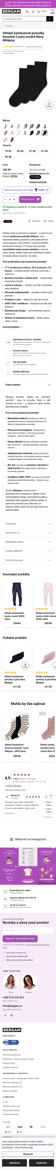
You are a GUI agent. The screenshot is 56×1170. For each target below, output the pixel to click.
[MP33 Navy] (12, 139)
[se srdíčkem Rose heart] (25, 133)
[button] (17, 756)
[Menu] (52, 11)
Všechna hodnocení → (16, 790)
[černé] (31, 133)
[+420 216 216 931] (27, 11)
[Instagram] (11, 1015)
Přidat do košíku (27, 199)
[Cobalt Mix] (44, 126)
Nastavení (28, 1154)
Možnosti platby (10, 1091)
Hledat (49, 18)
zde (31, 1147)
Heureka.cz (10, 813)
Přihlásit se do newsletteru (20, 939)
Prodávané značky (11, 1114)
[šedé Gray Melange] (38, 126)
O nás (5, 1102)
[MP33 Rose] (5, 139)
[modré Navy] (44, 133)
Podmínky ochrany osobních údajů (18, 1059)
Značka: (8, 53)
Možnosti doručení (37, 182)
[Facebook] (5, 1015)
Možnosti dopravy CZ (12, 1082)
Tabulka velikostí (10, 1067)
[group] (19, 738)
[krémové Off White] (18, 133)
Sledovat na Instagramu (30, 839)
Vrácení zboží (9, 1063)
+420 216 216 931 (13, 997)
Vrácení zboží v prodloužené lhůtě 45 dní (21, 1078)
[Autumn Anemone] (5, 126)
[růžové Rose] (5, 133)
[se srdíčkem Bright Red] (12, 133)
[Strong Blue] (31, 126)
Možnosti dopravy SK (12, 1087)
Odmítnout (14, 1163)
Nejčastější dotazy (11, 1110)
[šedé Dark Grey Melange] (38, 133)
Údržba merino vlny (11, 1106)
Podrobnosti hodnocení (33, 46)
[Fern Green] (25, 126)
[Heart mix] (18, 126)
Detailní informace (11, 327)
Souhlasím (41, 1163)
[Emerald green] (12, 126)
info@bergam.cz (12, 1005)
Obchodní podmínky (12, 1055)
